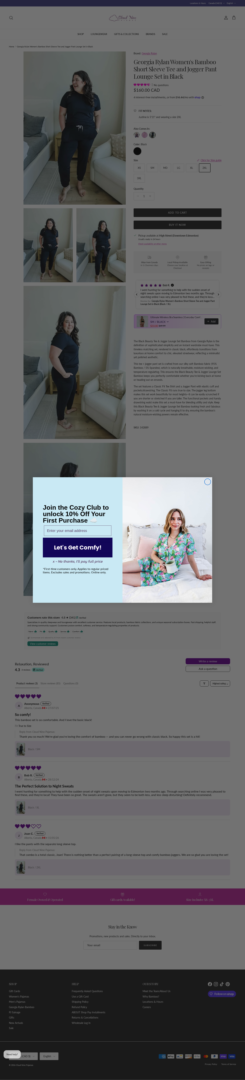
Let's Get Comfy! (78, 547)
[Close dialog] (207, 482)
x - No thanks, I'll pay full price (78, 561)
